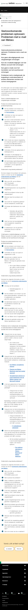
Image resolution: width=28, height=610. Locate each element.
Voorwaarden (4, 596)
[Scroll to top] (0, 563)
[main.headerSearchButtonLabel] (24, 3)
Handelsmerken (5, 602)
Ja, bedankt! (4, 18)
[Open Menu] (26, 3)
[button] (14, 15)
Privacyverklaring (5, 598)
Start (2, 10)
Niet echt (9, 18)
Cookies (3, 600)
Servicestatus (10, 112)
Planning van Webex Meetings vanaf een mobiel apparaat (17, 371)
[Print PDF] (2, 25)
